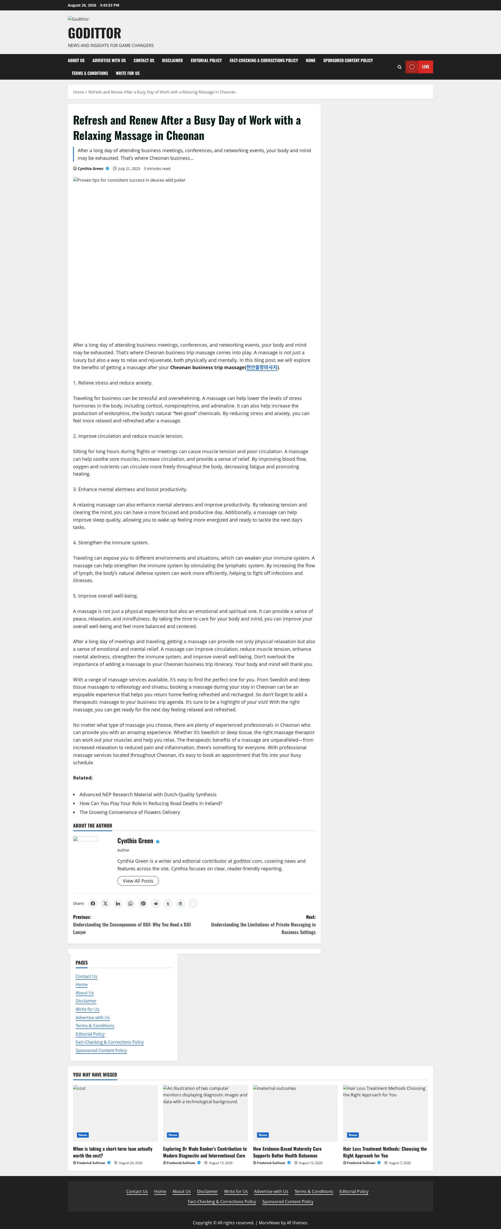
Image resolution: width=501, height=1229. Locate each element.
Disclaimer (172, 60)
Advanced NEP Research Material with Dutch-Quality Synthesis (148, 794)
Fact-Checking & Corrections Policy (264, 60)
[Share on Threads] (181, 903)
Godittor (94, 32)
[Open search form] (400, 67)
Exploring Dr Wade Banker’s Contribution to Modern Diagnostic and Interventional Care (205, 1152)
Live (425, 66)
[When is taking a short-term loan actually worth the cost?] (115, 1113)
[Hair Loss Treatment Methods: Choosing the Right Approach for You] (385, 1113)
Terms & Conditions (90, 73)
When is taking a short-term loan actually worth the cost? (112, 1152)
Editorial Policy (206, 60)
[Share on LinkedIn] (118, 903)
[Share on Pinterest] (143, 903)
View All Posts (138, 881)
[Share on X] (105, 903)
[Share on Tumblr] (168, 903)
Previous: (132, 924)
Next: (263, 924)
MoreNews (269, 1223)
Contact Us (144, 60)
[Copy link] (193, 903)
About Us (76, 60)
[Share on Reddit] (155, 903)
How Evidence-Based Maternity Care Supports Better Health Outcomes (287, 1152)
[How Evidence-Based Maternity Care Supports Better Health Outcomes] (295, 1113)
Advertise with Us (109, 60)
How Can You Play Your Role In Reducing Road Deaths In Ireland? (151, 803)
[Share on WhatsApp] (130, 903)
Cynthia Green (91, 168)
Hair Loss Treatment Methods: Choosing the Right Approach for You (385, 1152)
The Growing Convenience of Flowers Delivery (130, 812)
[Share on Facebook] (93, 903)
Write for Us (128, 73)
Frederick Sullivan (91, 1163)
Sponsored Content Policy (348, 60)
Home (310, 60)
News (83, 1135)
